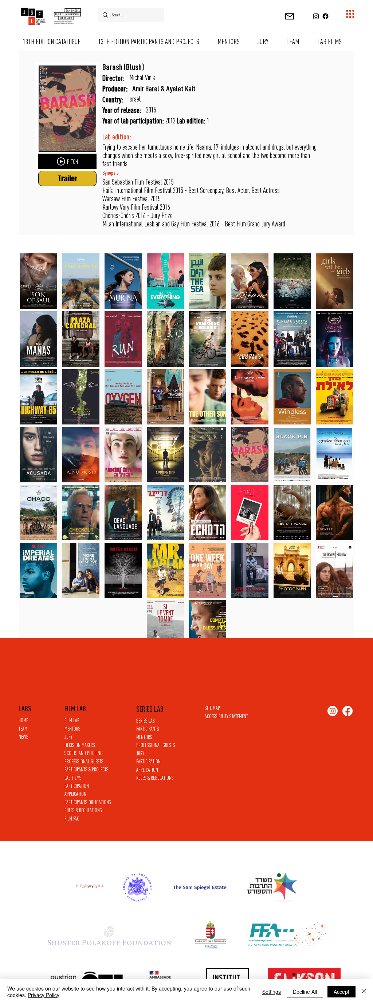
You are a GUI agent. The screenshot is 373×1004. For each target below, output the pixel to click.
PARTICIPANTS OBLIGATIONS (87, 802)
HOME (23, 720)
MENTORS (144, 737)
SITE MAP (212, 708)
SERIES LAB (145, 721)
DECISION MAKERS (79, 745)
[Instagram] (316, 16)
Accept (341, 991)
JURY (140, 753)
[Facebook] (325, 16)
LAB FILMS (73, 778)
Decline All (305, 991)
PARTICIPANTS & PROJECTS (86, 769)
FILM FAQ (71, 818)
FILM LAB (71, 720)
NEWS (23, 737)
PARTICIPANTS (147, 729)
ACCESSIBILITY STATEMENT (226, 716)
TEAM (23, 729)
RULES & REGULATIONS (155, 778)
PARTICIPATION (148, 761)
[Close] (364, 991)
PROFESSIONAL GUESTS (155, 745)
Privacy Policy (43, 995)
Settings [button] (271, 991)
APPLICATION (147, 770)
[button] (289, 16)
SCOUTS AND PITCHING (83, 753)
